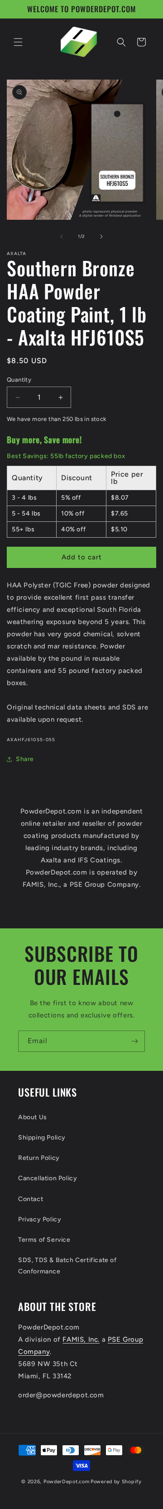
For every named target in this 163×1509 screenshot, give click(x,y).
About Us (32, 1117)
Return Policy (39, 1158)
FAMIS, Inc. (81, 1339)
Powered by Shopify (116, 1482)
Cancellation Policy (47, 1178)
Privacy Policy (39, 1219)
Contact (30, 1199)
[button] (18, 42)
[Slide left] (62, 236)
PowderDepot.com (66, 1482)
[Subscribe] (134, 1041)
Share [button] (25, 759)
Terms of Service (44, 1240)
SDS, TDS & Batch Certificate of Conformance (67, 1265)
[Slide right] (101, 236)
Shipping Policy (42, 1137)
